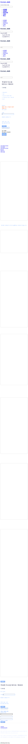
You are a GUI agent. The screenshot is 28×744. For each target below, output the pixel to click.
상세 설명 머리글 (4, 145)
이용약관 (2, 726)
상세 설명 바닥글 (4, 148)
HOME (5, 9)
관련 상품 (3, 151)
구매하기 (3, 681)
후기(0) (2, 149)
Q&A (4, 14)
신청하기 (3, 721)
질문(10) (2, 150)
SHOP (5, 11)
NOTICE (5, 12)
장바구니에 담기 (4, 708)
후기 (4, 15)
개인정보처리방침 (4, 727)
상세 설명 (3, 146)
